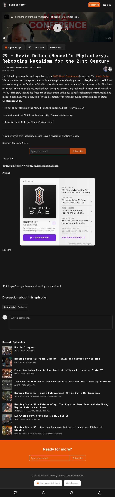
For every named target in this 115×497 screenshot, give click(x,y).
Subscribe (94, 4)
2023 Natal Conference (66, 76)
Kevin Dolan (102, 76)
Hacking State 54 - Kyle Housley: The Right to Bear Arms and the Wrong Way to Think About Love (61, 406)
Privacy (53, 475)
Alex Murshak (9, 67)
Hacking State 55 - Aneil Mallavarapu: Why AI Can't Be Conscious (57, 392)
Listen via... (56, 47)
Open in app (15, 47)
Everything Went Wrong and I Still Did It (41, 415)
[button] (8, 28)
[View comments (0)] (43, 493)
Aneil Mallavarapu (53, 396)
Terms (62, 475)
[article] (57, 350)
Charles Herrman (54, 434)
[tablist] (15, 307)
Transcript (38, 47)
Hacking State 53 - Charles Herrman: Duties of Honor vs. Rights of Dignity (58, 429)
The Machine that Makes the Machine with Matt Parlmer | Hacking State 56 (62, 381)
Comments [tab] (9, 307)
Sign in (107, 4)
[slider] (53, 38)
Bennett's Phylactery (30, 67)
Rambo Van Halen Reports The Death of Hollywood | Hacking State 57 (58, 370)
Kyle (47, 411)
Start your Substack (49, 483)
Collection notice (75, 475)
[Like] (15, 493)
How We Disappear (25, 347)
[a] (7, 350)
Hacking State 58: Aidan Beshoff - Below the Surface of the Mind (57, 358)
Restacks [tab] (22, 307)
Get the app (72, 483)
